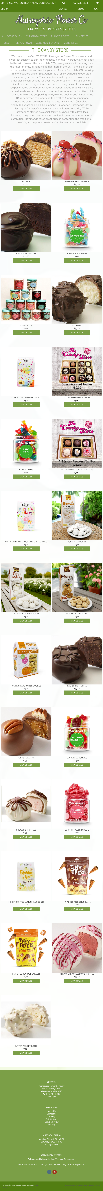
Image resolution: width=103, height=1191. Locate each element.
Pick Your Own (23, 43)
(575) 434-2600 (52, 1094)
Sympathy (82, 36)
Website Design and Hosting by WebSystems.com (82, 1185)
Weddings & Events (48, 43)
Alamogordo (69, 1159)
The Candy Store (36, 36)
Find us (51, 1096)
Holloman (43, 1159)
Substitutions (51, 1119)
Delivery (51, 1116)
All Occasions (11, 36)
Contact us (51, 1114)
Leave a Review (51, 1122)
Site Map (51, 1124)
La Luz (51, 1159)
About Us (51, 1111)
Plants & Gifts (60, 36)
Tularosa (59, 1159)
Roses (6, 43)
